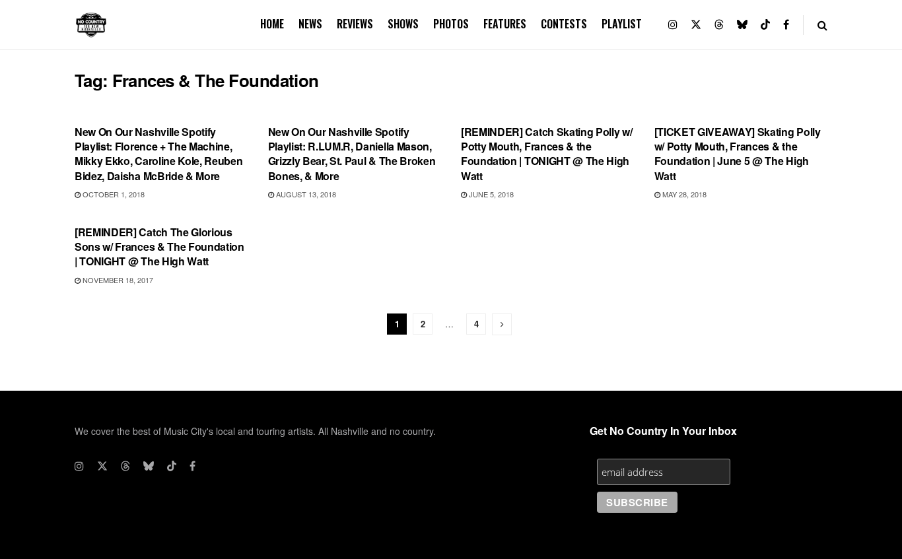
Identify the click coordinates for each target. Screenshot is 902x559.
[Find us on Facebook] (786, 24)
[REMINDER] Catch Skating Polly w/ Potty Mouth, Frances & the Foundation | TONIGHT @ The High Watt (546, 153)
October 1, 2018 (113, 194)
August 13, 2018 (305, 194)
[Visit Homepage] (91, 25)
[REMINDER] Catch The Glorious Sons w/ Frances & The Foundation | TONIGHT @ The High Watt (159, 246)
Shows (403, 24)
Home (272, 24)
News (310, 24)
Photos (451, 24)
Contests (564, 24)
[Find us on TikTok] (765, 24)
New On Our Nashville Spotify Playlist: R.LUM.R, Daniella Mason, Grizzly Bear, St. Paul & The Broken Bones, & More (352, 153)
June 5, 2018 (490, 194)
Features (504, 24)
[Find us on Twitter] (696, 24)
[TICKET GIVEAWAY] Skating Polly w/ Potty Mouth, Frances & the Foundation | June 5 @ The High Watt (737, 153)
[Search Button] (822, 24)
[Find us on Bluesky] (742, 24)
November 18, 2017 (117, 280)
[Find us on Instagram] (672, 24)
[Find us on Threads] (719, 24)
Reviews (355, 24)
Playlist (622, 24)
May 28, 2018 (683, 194)
